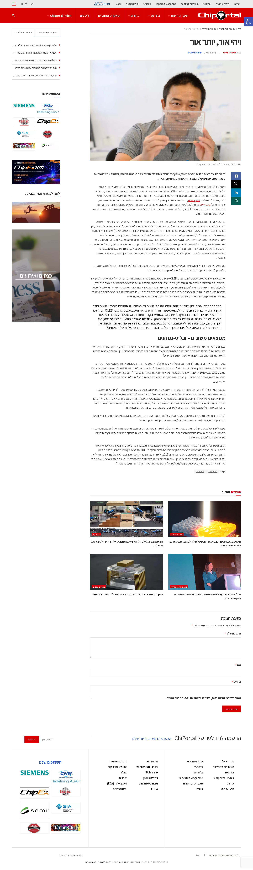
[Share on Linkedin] (236, 192)
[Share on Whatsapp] (236, 201)
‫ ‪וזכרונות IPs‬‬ (120, 789)
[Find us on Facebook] (26, 4)
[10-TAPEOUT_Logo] (24, 146)
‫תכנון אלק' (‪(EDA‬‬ (117, 783)
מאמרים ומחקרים (109, 15)
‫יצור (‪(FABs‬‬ (151, 772)
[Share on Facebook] (236, 176)
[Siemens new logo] (24, 105)
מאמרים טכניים (209, 29)
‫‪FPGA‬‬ (154, 789)
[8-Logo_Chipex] (48, 122)
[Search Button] (13, 15)
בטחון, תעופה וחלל (179, 587)
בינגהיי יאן (205, 205)
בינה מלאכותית (118, 761)
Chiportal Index (60, 15)
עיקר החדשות (179, 15)
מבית (106, 4)
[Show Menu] (14, 4)
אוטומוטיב (152, 761)
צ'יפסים (84, 15)
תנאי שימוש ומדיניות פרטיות (71, 855)
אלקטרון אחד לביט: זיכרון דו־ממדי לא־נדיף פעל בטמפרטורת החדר (127, 594)
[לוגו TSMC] (24, 122)
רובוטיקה (96, 534)
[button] (248, 21)
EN (32, 3)
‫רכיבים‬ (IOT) (150, 778)
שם (238, 665)
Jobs (118, 4)
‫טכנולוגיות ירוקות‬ (117, 767)
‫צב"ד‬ (123, 772)
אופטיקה (200, 471)
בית (239, 29)
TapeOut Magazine (166, 4)
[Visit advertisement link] (165, 481)
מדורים (135, 15)
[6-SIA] (24, 134)
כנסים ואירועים (222, 4)
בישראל (155, 15)
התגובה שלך (232, 633)
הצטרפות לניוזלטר (190, 4)
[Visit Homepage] (219, 15)
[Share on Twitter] (236, 184)
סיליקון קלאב (132, 4)
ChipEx (147, 4)
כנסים (200, 789)
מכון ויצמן (212, 471)
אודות (237, 4)
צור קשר (207, 4)
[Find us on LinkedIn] (22, 4)
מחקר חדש (194, 200)
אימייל (236, 682)
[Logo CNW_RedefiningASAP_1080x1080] (48, 108)
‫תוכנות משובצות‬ (148, 783)
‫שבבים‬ (123, 778)
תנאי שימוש (227, 789)
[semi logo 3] (48, 145)
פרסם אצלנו (227, 761)
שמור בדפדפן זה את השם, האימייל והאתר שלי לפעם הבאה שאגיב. (203, 698)
